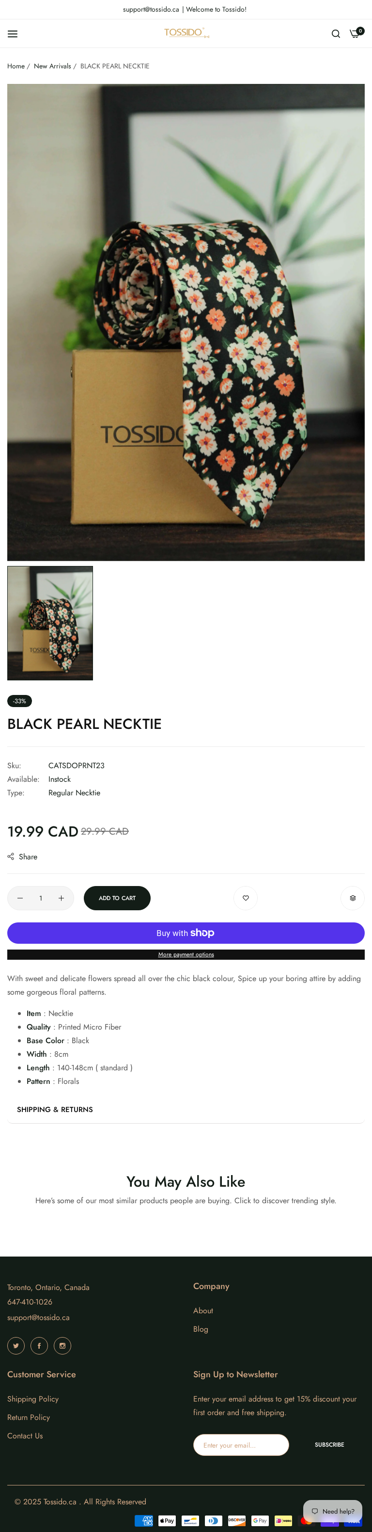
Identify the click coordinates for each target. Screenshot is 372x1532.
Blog (200, 1329)
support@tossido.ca (38, 1317)
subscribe (329, 1444)
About (203, 1310)
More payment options (186, 954)
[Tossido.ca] (186, 33)
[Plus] (61, 898)
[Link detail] (17, 1346)
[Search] (336, 33)
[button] (245, 898)
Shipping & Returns (55, 1109)
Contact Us (25, 1435)
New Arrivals (52, 66)
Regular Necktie (74, 792)
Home (16, 66)
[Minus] (20, 898)
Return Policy (28, 1417)
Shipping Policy (33, 1398)
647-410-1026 (29, 1301)
